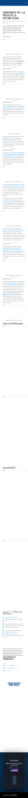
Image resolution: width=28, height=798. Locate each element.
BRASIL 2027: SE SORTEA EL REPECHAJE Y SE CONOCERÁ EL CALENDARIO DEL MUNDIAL (13, 737)
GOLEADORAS (9, 468)
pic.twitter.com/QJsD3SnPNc (11, 633)
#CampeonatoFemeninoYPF (10, 617)
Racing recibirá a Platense (14, 294)
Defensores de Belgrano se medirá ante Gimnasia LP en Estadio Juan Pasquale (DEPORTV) (14, 154)
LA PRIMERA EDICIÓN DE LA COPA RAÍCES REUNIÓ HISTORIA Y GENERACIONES (13, 699)
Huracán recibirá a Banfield (16, 73)
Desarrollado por (10, 795)
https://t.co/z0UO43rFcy (11, 632)
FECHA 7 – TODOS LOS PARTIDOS (12, 613)
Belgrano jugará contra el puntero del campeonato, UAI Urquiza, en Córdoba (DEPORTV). (12, 249)
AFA (10, 21)
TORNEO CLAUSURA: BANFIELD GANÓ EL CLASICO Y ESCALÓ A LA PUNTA (13, 717)
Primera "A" (5, 22)
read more (8, 704)
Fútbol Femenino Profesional (18, 21)
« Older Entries (6, 749)
